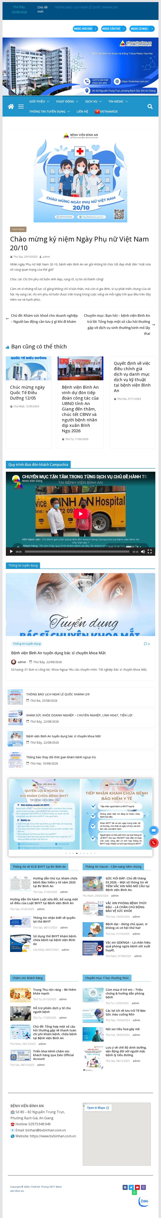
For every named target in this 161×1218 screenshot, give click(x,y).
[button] (47, 101)
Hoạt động (65, 101)
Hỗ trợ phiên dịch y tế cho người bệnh (52, 1010)
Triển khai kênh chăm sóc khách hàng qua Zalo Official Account (53, 1055)
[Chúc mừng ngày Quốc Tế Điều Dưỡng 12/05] (29, 359)
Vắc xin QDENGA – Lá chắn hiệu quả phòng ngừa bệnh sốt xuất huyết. (128, 946)
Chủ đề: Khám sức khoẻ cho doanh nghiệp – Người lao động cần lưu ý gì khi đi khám (44, 318)
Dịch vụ (91, 101)
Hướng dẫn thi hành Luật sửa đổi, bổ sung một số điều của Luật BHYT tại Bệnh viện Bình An (44, 901)
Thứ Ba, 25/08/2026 (43, 700)
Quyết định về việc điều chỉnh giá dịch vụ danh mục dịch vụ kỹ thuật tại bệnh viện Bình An (132, 376)
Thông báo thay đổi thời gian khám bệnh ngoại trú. (61, 757)
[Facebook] (125, 1187)
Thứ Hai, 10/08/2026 (44, 763)
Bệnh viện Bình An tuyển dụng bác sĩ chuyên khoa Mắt (58, 653)
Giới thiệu (37, 101)
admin (46, 256)
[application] (80, 514)
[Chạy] (11, 551)
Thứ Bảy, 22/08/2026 (47, 662)
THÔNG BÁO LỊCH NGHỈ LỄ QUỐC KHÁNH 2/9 (58, 694)
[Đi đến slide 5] (80, 853)
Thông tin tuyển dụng (47, 111)
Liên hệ (82, 111)
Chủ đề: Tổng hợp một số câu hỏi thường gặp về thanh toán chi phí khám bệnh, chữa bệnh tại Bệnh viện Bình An (55, 1032)
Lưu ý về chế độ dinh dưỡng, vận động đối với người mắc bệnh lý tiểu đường (126, 1051)
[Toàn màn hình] (150, 551)
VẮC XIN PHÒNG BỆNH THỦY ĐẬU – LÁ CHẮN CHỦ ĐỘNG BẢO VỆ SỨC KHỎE (126, 907)
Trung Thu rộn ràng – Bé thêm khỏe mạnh (54, 991)
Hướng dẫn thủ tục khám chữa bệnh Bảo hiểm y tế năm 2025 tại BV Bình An (55, 882)
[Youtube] (137, 1187)
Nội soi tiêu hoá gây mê (123, 1029)
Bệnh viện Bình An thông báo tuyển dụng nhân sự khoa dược (95, 7)
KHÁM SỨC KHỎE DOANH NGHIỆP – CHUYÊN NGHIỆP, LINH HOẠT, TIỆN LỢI (79, 715)
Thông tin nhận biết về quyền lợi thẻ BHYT (54, 919)
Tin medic (116, 101)
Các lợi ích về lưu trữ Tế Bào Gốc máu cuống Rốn (126, 1012)
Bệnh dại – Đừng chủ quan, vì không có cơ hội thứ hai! (126, 926)
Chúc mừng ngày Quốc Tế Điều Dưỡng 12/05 (27, 392)
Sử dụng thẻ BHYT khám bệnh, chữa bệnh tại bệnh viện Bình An (55, 940)
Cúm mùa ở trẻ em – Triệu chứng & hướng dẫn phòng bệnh (125, 993)
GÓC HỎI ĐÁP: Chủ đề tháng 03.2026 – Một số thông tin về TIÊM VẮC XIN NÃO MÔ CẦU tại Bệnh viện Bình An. (127, 884)
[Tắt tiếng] (143, 551)
